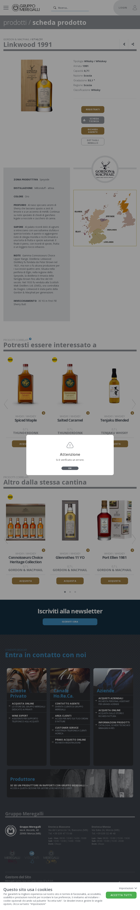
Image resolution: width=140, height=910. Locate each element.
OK (70, 468)
